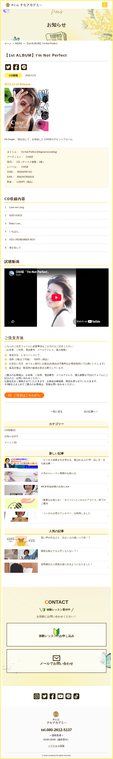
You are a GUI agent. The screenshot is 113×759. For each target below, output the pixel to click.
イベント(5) (10, 442)
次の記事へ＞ (91, 411)
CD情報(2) (9, 430)
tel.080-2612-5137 (56, 730)
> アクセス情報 (56, 746)
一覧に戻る (56, 411)
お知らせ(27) (11, 436)
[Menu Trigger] (104, 4)
